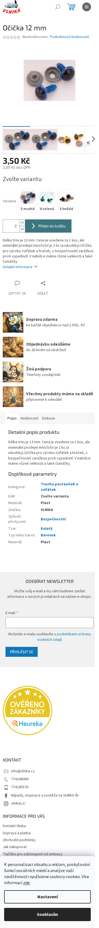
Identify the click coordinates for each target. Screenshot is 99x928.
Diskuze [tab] (48, 418)
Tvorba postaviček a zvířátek (59, 487)
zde (26, 883)
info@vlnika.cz (23, 771)
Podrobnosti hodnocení (69, 37)
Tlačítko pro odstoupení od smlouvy (32, 854)
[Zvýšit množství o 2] (22, 223)
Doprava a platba (17, 833)
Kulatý (47, 528)
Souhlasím (47, 914)
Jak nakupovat (15, 847)
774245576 (19, 787)
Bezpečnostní (53, 519)
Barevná (48, 535)
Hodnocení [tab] (29, 418)
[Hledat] (57, 6)
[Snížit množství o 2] (22, 229)
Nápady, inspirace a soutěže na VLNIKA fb (45, 795)
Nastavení (47, 897)
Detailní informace (17, 267)
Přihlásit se (21, 651)
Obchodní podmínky (19, 840)
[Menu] (86, 6)
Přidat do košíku (52, 226)
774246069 (19, 779)
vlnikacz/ (18, 803)
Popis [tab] (12, 418)
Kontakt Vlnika (14, 826)
